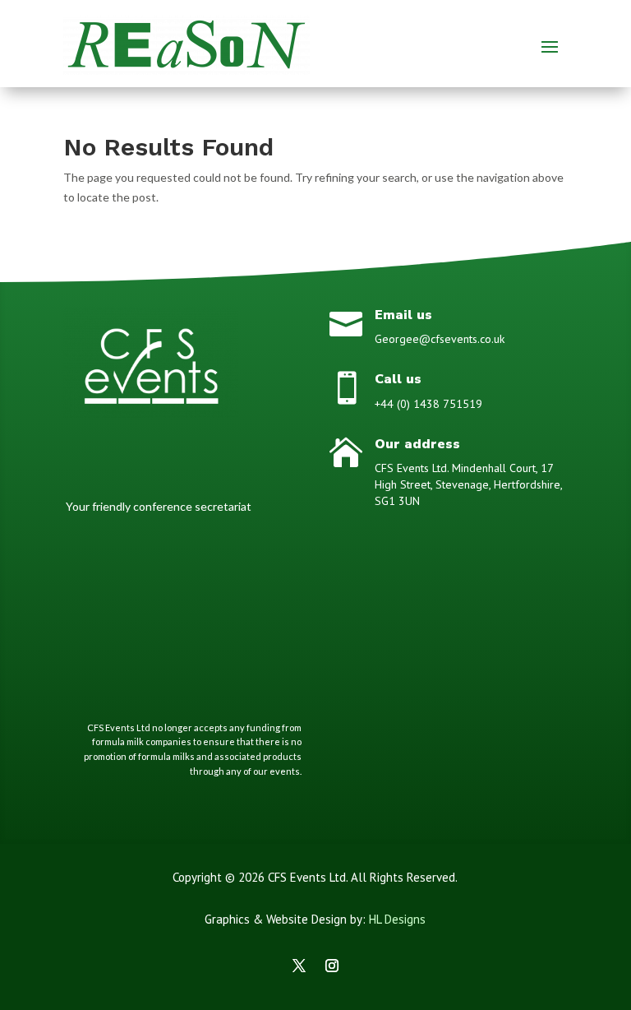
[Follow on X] (299, 965)
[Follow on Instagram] (332, 965)
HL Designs (397, 919)
